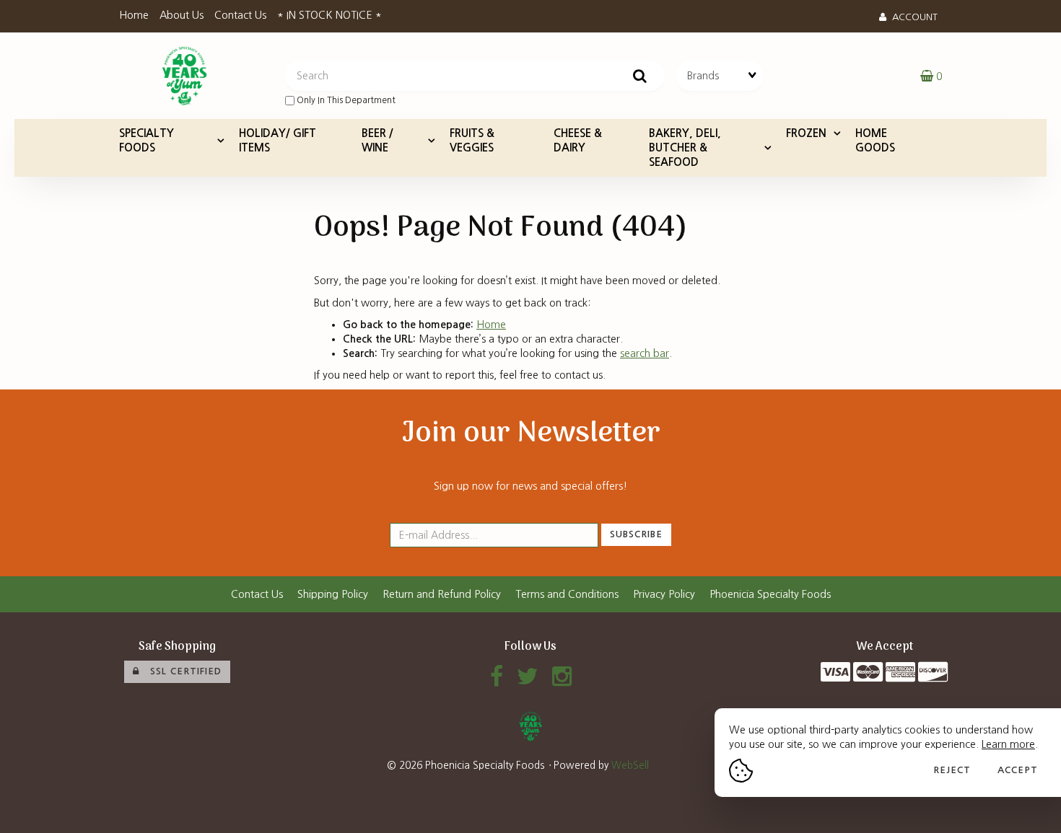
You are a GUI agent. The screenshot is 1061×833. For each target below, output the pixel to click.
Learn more (1008, 744)
